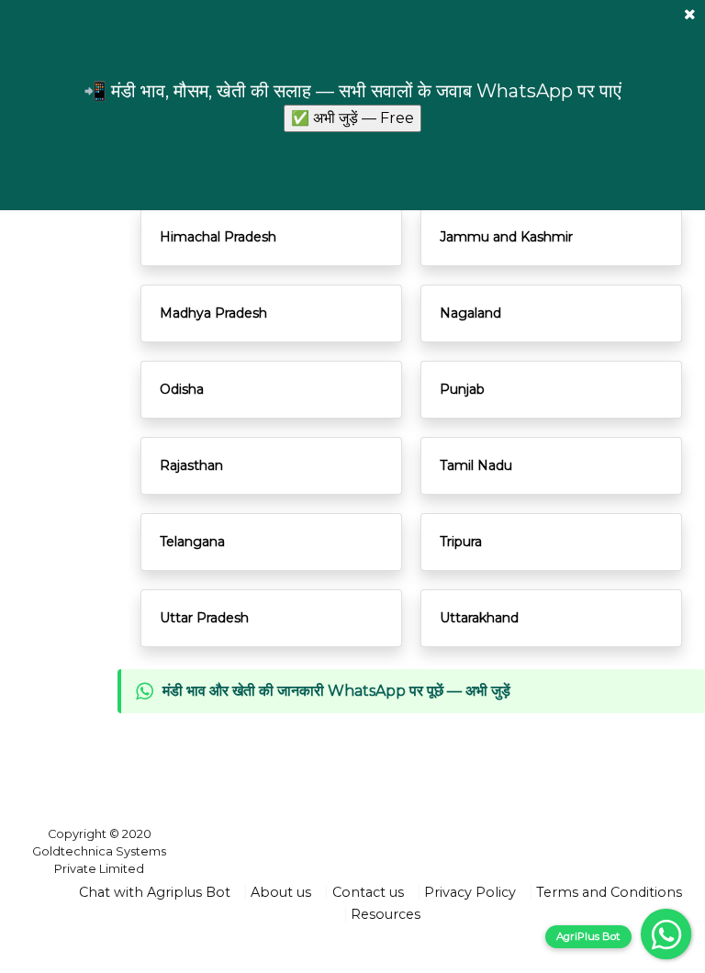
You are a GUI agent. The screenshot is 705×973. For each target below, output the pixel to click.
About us (281, 892)
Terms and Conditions (609, 892)
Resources (385, 914)
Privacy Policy (470, 892)
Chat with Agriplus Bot (154, 892)
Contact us (368, 892)
